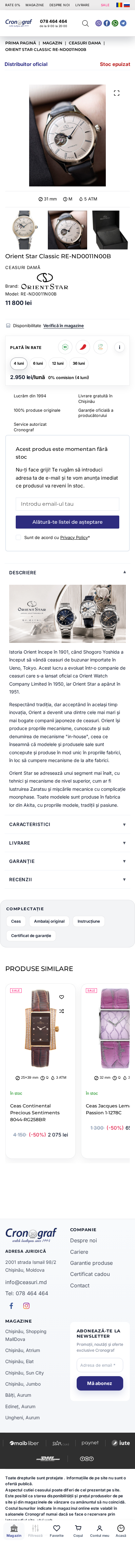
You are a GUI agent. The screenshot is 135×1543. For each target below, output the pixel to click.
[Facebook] (115, 23)
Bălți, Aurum (18, 1395)
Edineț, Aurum (20, 1406)
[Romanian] (119, 5)
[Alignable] (107, 23)
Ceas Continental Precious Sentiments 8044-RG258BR (35, 1112)
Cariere (79, 1252)
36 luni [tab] (79, 363)
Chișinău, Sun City (24, 1373)
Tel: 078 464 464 (26, 1293)
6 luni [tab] (38, 363)
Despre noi (83, 1240)
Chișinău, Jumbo (23, 1384)
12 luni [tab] (58, 363)
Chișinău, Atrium (22, 1350)
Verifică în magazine (63, 325)
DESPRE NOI (59, 5)
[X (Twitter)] (98, 23)
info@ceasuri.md (26, 1282)
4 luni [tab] (19, 363)
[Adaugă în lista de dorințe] (61, 997)
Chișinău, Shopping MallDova (26, 1335)
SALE (105, 5)
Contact (79, 1285)
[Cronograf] (35, 1235)
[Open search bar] (85, 23)
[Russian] (127, 5)
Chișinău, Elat (19, 1361)
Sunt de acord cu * (57, 537)
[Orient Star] (44, 281)
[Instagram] (123, 23)
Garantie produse (91, 1263)
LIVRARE (82, 5)
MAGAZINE (35, 5)
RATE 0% (12, 5)
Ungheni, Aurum (22, 1417)
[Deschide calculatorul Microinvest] (65, 347)
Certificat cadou (90, 1274)
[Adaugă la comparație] (61, 1011)
